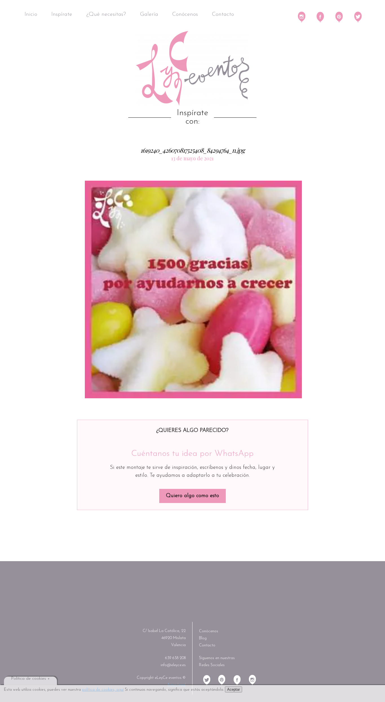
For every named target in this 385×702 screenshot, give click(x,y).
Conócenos (185, 14)
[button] (193, 289)
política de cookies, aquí (103, 690)
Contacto (223, 14)
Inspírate (61, 14)
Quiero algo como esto (192, 495)
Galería (149, 14)
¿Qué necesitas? (106, 14)
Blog (203, 638)
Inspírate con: (192, 117)
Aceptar (233, 689)
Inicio (31, 14)
